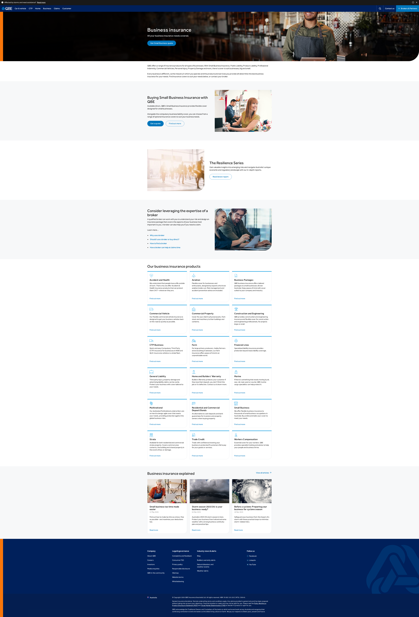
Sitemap (175, 573)
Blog (198, 556)
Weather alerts (202, 571)
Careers (150, 560)
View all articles (262, 473)
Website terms (178, 577)
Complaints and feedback (182, 556)
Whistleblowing (178, 581)
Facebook (253, 556)
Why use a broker (157, 235)
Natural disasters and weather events (205, 565)
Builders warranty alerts (206, 560)
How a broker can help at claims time (165, 247)
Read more (41, 2)
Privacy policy (177, 564)
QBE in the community (156, 573)
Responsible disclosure (181, 569)
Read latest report (221, 177)
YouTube (252, 564)
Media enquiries (153, 569)
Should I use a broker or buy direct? (164, 239)
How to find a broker (158, 243)
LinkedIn (252, 560)
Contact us (389, 8)
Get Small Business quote (161, 43)
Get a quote (155, 123)
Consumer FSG (178, 560)
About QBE (151, 556)
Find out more (175, 123)
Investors (151, 564)
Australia (153, 598)
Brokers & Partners (409, 8)
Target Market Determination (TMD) (213, 605)
